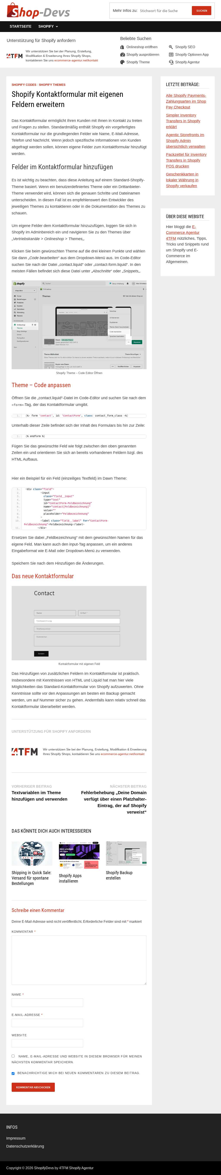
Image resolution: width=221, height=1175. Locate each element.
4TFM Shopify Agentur (76, 1168)
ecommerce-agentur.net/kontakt (76, 60)
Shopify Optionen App (192, 54)
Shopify (46, 26)
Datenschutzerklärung (25, 1146)
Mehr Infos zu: (125, 10)
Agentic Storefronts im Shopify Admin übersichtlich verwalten (185, 141)
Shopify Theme (138, 62)
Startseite (21, 26)
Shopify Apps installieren (70, 878)
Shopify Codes (24, 84)
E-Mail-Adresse (27, 1015)
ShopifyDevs (44, 1168)
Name (18, 994)
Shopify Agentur (187, 62)
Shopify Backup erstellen (119, 875)
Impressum (15, 1138)
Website (19, 1035)
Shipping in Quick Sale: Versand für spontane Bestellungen (31, 878)
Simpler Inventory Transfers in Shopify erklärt (183, 121)
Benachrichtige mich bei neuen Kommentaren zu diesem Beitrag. (78, 1073)
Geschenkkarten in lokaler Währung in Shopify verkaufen (182, 180)
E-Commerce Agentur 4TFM (182, 233)
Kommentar (24, 931)
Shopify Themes (52, 84)
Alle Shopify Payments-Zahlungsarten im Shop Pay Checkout (186, 101)
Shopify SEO (185, 47)
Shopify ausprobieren (142, 54)
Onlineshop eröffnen (142, 47)
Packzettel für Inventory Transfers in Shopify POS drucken (186, 160)
